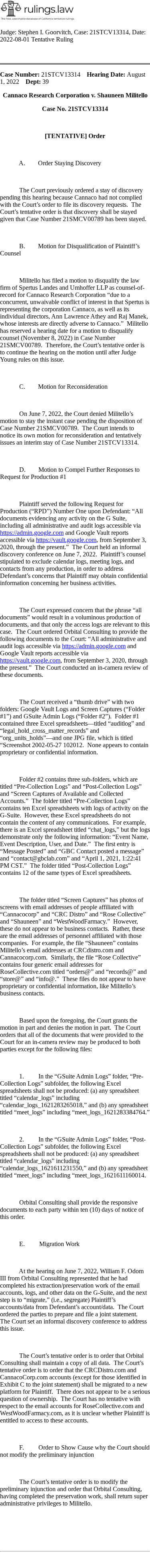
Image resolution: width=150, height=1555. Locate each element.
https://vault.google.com (66, 539)
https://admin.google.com (32, 532)
